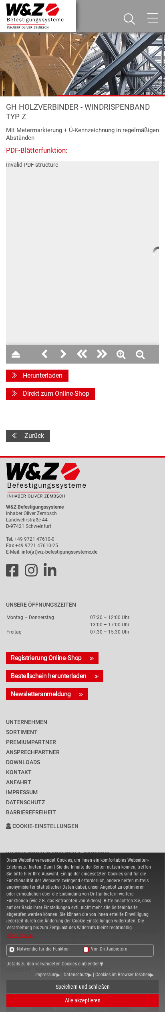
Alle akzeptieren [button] (83, 1000)
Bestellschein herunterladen (49, 676)
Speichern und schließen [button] (83, 986)
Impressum (45, 974)
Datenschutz (76, 974)
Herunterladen (42, 375)
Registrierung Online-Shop (46, 658)
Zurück (33, 436)
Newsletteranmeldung (41, 694)
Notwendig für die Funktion (43, 949)
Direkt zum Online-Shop (56, 393)
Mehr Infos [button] (18, 935)
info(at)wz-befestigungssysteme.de (59, 552)
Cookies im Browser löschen (122, 974)
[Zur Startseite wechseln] (82, 480)
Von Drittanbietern (109, 949)
